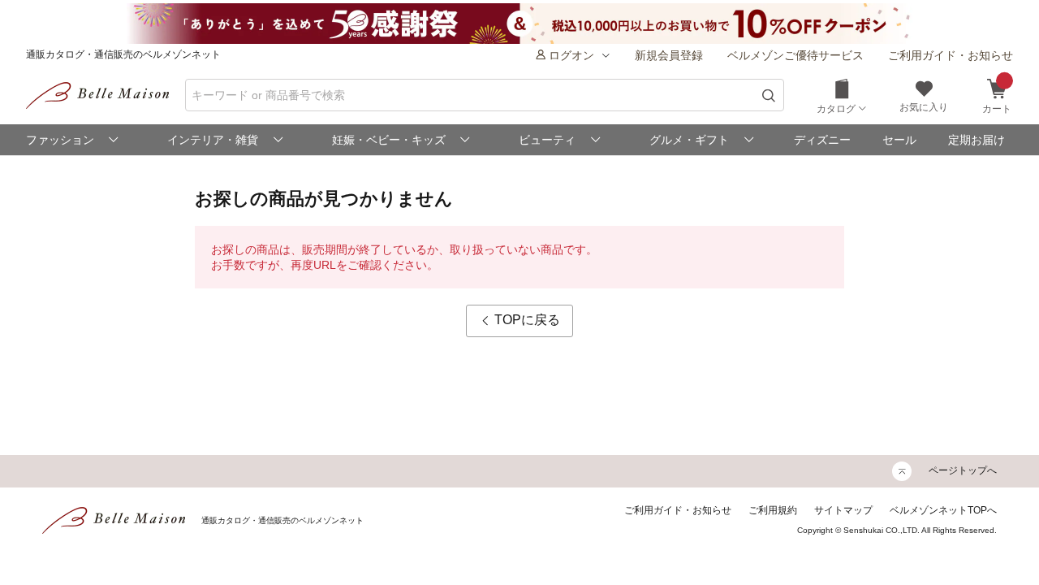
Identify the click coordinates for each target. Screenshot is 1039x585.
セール (899, 139)
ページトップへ (963, 470)
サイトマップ (843, 510)
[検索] (769, 95)
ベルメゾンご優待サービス (795, 55)
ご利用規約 (772, 510)
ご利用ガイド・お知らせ (950, 55)
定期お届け (976, 139)
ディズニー (822, 139)
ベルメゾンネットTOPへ (943, 510)
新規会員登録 (669, 55)
